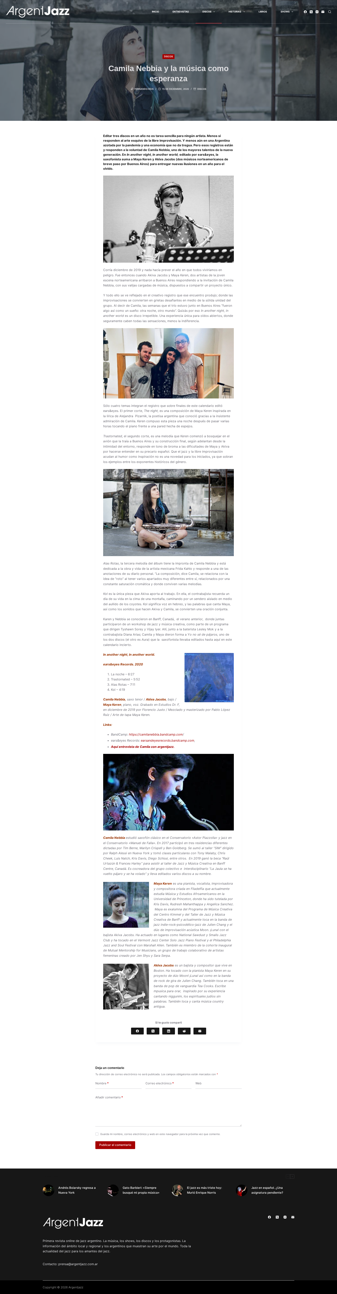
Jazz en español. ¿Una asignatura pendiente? (267, 1190)
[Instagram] (317, 11)
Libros (263, 11)
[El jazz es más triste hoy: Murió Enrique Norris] (177, 1190)
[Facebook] (305, 11)
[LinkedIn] (168, 1031)
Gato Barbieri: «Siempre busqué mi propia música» (141, 1190)
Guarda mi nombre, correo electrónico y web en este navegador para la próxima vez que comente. (160, 1134)
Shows (285, 11)
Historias (235, 11)
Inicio (155, 11)
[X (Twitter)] (311, 11)
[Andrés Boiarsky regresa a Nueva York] (48, 1190)
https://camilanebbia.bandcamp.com (156, 734)
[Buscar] (329, 11)
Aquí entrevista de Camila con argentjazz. (143, 747)
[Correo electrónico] (322, 11)
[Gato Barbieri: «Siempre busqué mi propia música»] (113, 1190)
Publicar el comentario (115, 1145)
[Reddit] (184, 1031)
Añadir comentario (109, 1097)
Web (198, 1083)
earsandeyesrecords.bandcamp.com (167, 740)
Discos (206, 11)
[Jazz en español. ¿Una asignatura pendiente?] (241, 1190)
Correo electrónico (159, 1083)
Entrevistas (181, 11)
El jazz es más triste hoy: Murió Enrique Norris (204, 1190)
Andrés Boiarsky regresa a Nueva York (77, 1190)
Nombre (102, 1083)
